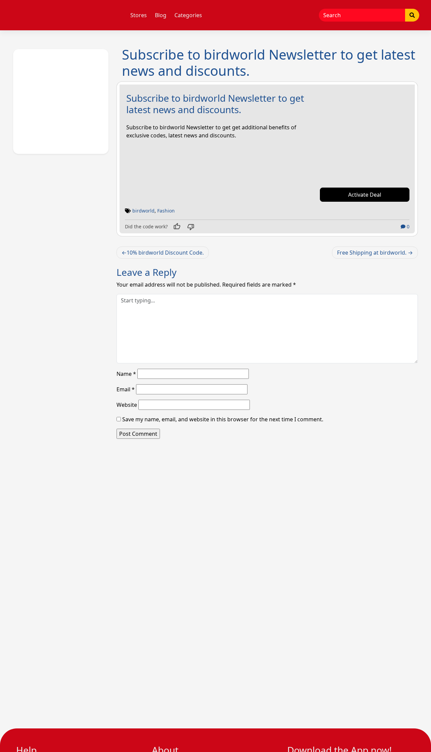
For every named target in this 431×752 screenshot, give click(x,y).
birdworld (143, 210)
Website (127, 404)
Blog (160, 15)
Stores (138, 15)
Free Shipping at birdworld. (371, 252)
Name (126, 374)
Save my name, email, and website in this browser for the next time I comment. (222, 419)
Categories (188, 15)
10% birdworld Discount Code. (165, 252)
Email (126, 389)
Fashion (166, 210)
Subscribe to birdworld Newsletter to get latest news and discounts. (215, 104)
